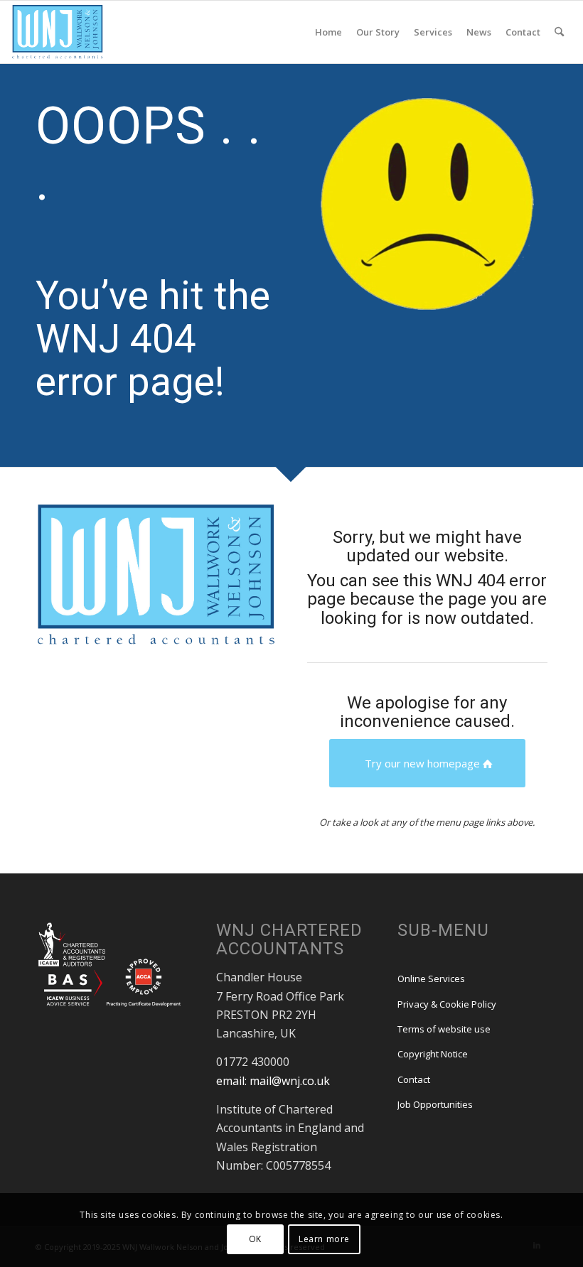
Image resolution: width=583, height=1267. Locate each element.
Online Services (431, 978)
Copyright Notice (432, 1053)
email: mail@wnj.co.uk (273, 1081)
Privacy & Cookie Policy (446, 1004)
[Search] (559, 32)
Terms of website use (444, 1029)
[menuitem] (328, 32)
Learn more (324, 1239)
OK (255, 1239)
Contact (413, 1079)
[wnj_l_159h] (57, 32)
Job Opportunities (435, 1104)
